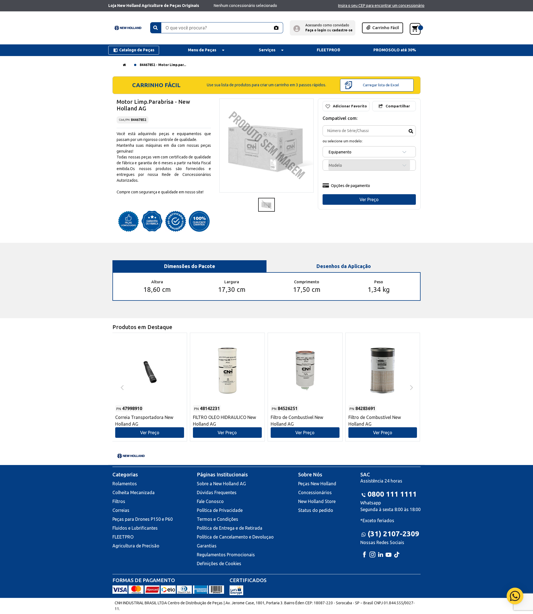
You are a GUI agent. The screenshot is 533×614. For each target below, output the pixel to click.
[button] (322, 28)
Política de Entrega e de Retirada (229, 527)
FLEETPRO (123, 536)
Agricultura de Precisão (135, 545)
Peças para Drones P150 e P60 (142, 519)
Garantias (207, 545)
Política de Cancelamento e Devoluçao (235, 536)
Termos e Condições (217, 519)
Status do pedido (315, 510)
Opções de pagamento (350, 185)
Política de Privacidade (220, 510)
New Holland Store (317, 501)
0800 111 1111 (392, 494)
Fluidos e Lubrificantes (135, 527)
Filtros (118, 501)
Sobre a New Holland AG (221, 483)
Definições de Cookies (219, 563)
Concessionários (315, 492)
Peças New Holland (317, 483)
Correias (120, 510)
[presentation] (121, 387)
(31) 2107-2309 (393, 534)
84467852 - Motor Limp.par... (163, 65)
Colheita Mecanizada (133, 492)
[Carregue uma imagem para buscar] (276, 27)
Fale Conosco (210, 501)
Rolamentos (124, 483)
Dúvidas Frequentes (217, 492)
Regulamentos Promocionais (226, 554)
